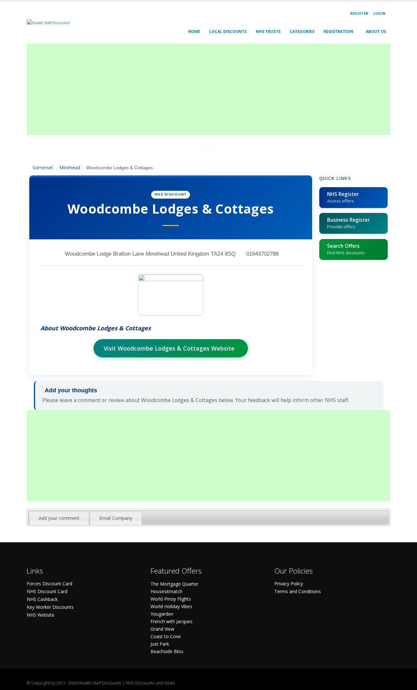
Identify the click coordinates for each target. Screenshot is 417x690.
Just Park (160, 644)
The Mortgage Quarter (174, 584)
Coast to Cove (166, 636)
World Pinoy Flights (171, 599)
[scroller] (406, 682)
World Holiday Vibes (171, 606)
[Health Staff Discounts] (48, 22)
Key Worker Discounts (50, 607)
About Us (376, 31)
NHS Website (40, 615)
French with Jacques (172, 621)
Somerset (43, 167)
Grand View (162, 629)
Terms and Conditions (297, 591)
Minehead (69, 167)
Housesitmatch (166, 591)
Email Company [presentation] (115, 518)
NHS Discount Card (47, 591)
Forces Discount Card (49, 583)
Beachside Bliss (167, 651)
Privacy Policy (288, 583)
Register (359, 13)
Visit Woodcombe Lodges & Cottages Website (169, 348)
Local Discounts (228, 31)
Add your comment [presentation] (59, 518)
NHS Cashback (42, 599)
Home (194, 31)
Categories (302, 31)
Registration (338, 31)
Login (379, 13)
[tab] (59, 518)
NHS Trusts (268, 31)
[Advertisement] (208, 89)
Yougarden (162, 614)
